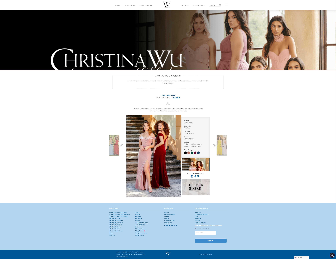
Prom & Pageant (146, 5)
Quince (137, 227)
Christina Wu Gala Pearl (115, 231)
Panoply (137, 220)
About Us (166, 212)
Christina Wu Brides (114, 218)
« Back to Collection (168, 95)
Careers (166, 216)
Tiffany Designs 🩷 (140, 231)
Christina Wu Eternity (115, 227)
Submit (211, 241)
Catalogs (185, 5)
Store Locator (199, 5)
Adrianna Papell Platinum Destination (119, 214)
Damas (111, 233)
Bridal (117, 5)
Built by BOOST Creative (205, 254)
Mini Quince (138, 218)
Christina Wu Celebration (116, 220)
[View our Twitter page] (170, 226)
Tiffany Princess (139, 235)
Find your (196, 187)
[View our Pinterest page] (198, 176)
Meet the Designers (169, 214)
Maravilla (137, 214)
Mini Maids (138, 216)
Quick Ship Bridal (140, 225)
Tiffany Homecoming (140, 233)
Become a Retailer (169, 220)
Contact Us (198, 212)
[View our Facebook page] (195, 176)
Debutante (112, 235)
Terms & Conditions (200, 222)
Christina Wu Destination (116, 222)
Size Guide (198, 218)
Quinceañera (130, 5)
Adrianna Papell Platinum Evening (118, 216)
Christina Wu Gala (114, 229)
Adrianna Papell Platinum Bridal (118, 212)
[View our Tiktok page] (174, 226)
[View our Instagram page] (192, 176)
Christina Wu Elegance (115, 225)
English (299, 257)
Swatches (197, 220)
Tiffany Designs (139, 229)
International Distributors (201, 214)
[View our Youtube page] (176, 225)
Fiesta (136, 212)
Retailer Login (168, 222)
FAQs (196, 216)
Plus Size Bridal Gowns (141, 222)
